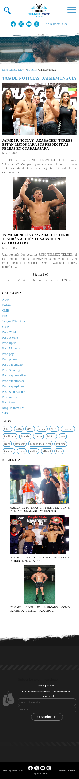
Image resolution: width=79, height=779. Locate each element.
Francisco (67, 428)
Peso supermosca (13, 380)
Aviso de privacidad (67, 771)
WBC (5, 413)
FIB (4, 316)
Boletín (7, 305)
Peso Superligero (13, 370)
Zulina (33, 451)
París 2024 (9, 332)
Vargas (42, 428)
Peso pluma (9, 359)
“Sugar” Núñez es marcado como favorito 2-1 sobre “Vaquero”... (40, 609)
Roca (7, 443)
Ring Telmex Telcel (13, 69)
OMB (5, 326)
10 (46, 279)
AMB (5, 299)
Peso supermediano (15, 375)
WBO (54, 428)
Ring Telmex (38, 10)
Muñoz (51, 436)
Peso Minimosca (13, 348)
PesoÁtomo (9, 402)
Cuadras (8, 451)
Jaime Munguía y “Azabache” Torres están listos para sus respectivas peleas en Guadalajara (37, 144)
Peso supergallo (12, 364)
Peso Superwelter (13, 391)
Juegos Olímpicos (13, 321)
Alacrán (25, 436)
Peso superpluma (13, 386)
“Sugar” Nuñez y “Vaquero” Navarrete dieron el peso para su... (40, 559)
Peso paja (8, 354)
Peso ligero (9, 343)
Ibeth (59, 451)
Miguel (47, 451)
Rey (62, 436)
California (10, 436)
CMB (5, 310)
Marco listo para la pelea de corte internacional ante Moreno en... (40, 509)
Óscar (22, 451)
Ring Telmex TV (13, 408)
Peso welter (9, 397)
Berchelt (20, 443)
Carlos (38, 436)
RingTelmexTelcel (40, 443)
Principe (61, 443)
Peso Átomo (10, 337)
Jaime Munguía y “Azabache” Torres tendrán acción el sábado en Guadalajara (37, 239)
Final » (66, 279)
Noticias (32, 69)
